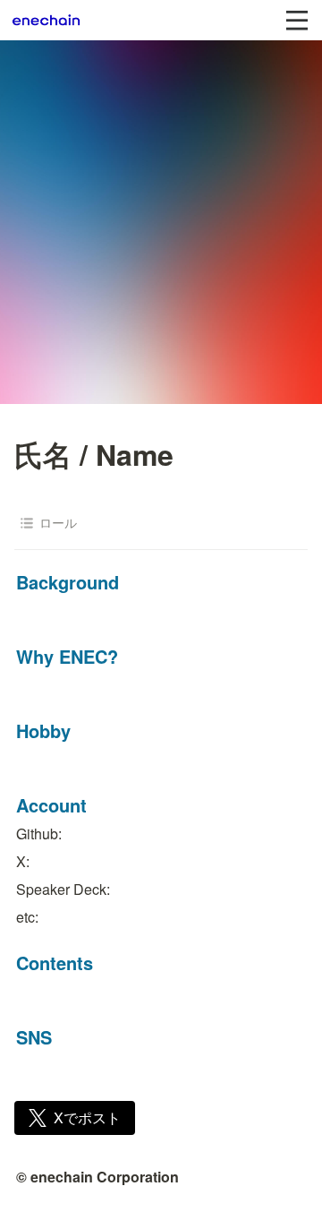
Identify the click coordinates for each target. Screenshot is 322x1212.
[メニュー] (297, 21)
